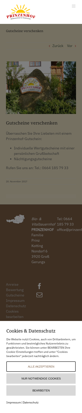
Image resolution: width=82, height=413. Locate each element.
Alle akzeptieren (41, 366)
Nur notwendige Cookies (41, 378)
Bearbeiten (41, 390)
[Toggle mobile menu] (74, 6)
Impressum (13, 402)
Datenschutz (31, 402)
